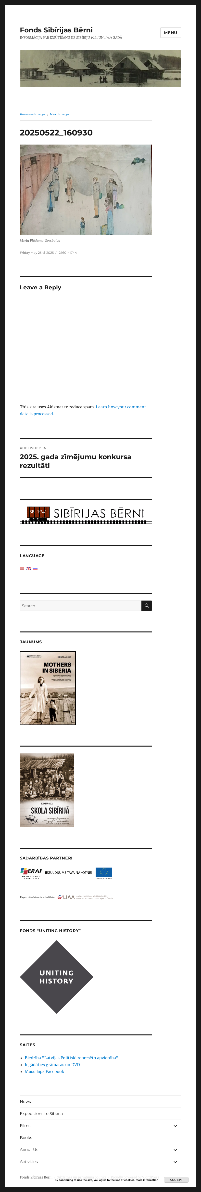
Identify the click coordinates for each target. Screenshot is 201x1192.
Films (25, 1125)
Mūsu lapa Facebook (44, 1071)
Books (26, 1137)
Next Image (59, 114)
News (25, 1101)
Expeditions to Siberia (41, 1113)
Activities (29, 1161)
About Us (29, 1149)
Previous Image (32, 114)
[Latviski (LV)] (22, 568)
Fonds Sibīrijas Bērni (56, 30)
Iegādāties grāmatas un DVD (52, 1064)
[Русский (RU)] (35, 568)
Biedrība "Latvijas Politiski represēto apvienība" (71, 1057)
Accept (176, 1180)
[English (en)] (28, 568)
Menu (170, 32)
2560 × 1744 (68, 252)
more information (147, 1180)
